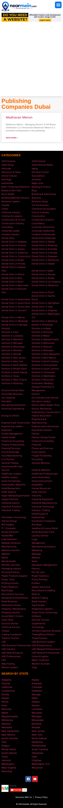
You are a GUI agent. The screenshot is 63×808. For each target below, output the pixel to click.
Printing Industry (10, 583)
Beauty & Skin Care (11, 190)
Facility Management (12, 433)
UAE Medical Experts (12, 652)
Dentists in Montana (11, 350)
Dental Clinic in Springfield (45, 303)
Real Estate (7, 590)
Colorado (37, 687)
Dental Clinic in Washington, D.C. (46, 315)
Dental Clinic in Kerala (43, 278)
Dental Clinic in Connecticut (15, 256)
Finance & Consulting (43, 441)
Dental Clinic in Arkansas (44, 245)
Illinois (4, 701)
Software (36, 616)
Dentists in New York (12, 361)
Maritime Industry (10, 550)
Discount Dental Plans (12, 390)
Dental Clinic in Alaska (43, 241)
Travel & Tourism (10, 638)
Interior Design (9, 521)
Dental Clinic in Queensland (15, 299)
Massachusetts (9, 716)
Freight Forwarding (41, 455)
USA (3, 660)
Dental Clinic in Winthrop (44, 321)
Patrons (36, 568)
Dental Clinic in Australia (44, 249)
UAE (3, 641)
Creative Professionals (43, 234)
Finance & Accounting (12, 441)
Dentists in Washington (44, 376)
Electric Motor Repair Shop (45, 405)
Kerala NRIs (7, 535)
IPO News (37, 524)
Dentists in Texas (10, 376)
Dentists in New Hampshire (46, 354)
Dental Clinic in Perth (43, 292)
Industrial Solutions (11, 506)
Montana (36, 723)
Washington (7, 763)
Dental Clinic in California (14, 252)
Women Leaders (9, 667)
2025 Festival (8, 161)
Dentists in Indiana (41, 328)
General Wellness (41, 463)
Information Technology (13, 517)
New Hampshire (10, 731)
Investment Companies (44, 521)
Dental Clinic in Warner (13, 317)
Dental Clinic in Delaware (45, 256)
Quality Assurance (41, 586)
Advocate (6, 168)
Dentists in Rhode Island (14, 368)
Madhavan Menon (19, 117)
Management (38, 542)
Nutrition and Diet (10, 564)
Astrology (6, 179)
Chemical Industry (10, 212)
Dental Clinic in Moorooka (14, 285)
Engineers (6, 430)
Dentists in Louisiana (12, 335)
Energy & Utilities (10, 415)
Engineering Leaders (12, 426)
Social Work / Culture (12, 616)
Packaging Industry (11, 568)
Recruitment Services (12, 594)
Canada (5, 205)
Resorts (36, 594)
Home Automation (41, 477)
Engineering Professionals (45, 426)
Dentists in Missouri (42, 346)
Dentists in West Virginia (14, 379)
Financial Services (10, 448)
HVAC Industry (39, 492)
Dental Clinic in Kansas (43, 274)
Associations (38, 175)
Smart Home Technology (44, 612)
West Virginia (8, 767)
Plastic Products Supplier (14, 575)
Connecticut (8, 690)
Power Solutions (40, 575)
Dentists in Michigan (12, 343)
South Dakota (9, 752)
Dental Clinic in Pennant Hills (13, 290)
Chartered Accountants (44, 208)
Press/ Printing (39, 579)
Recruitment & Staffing (43, 590)
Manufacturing (8, 546)
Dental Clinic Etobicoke (44, 238)
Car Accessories (40, 205)
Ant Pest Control (40, 172)
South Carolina (40, 749)
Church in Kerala (40, 212)
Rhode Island (8, 749)
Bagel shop (37, 183)
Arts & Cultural (9, 175)
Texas (4, 756)
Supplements (38, 623)
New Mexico (8, 734)
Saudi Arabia (38, 605)
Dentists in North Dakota (14, 365)
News (35, 561)
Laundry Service (40, 535)
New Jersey (38, 731)
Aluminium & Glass (11, 172)
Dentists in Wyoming (12, 383)
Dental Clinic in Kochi (12, 281)
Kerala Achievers (10, 532)
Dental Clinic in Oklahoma (45, 285)
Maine (4, 712)
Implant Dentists (9, 499)
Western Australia (41, 663)
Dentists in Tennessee (43, 372)
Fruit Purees (7, 459)
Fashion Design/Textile (44, 437)
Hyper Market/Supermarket (15, 495)
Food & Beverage (10, 452)
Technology (38, 627)
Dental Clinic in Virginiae (44, 310)
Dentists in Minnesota (43, 343)
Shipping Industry (10, 612)
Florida (5, 694)
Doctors (36, 394)
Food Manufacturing (11, 455)
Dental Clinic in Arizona (13, 245)
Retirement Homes (11, 605)
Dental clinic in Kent (11, 278)
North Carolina (9, 738)
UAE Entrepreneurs (42, 645)
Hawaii (5, 698)
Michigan (37, 716)
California (6, 687)
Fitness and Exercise (42, 448)
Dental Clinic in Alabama (14, 241)
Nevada (36, 727)
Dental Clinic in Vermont (14, 310)
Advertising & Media (42, 164)
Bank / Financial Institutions (15, 186)
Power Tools (8, 579)
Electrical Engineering (12, 408)
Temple (5, 630)
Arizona (5, 683)
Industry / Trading (41, 510)
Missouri (6, 723)
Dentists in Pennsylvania (44, 365)
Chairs (4, 208)
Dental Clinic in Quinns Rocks (43, 297)
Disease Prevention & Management (43, 388)
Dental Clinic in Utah (42, 306)
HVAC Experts (8, 492)
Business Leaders (10, 201)
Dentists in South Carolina (45, 368)
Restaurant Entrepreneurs (14, 597)
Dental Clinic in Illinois (12, 274)
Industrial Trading (10, 510)
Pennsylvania (39, 745)
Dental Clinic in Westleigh (14, 321)
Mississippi (38, 720)
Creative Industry (10, 234)
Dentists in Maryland (12, 339)
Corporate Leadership (43, 230)
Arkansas (37, 683)
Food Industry (39, 452)
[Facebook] (28, 779)
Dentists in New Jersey (13, 357)
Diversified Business (12, 394)
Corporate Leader (10, 230)
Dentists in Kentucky (42, 332)
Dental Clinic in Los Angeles (46, 281)
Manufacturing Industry (44, 546)
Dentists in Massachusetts (45, 339)
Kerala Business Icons (43, 532)
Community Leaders (11, 216)
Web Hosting (8, 663)
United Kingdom (40, 656)
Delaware (37, 690)
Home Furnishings (10, 481)
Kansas (35, 705)
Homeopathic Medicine (13, 484)
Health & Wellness (41, 470)
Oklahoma (37, 741)
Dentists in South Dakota (14, 372)
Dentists (5, 328)
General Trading (9, 463)
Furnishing (37, 459)
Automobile (7, 183)
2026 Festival (38, 161)
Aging (35, 168)
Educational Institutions (13, 405)
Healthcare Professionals (45, 473)
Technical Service (10, 627)
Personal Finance (10, 572)
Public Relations (9, 586)
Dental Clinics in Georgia (14, 324)
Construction (38, 216)
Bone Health (7, 194)
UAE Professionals (11, 656)
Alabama (6, 679)
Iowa (4, 705)
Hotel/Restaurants (10, 488)
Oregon (5, 745)
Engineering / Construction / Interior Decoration (46, 414)
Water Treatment (40, 660)
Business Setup (40, 201)
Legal (34, 539)
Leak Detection (9, 539)
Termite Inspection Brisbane (46, 630)
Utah (34, 756)
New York (37, 734)
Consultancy (38, 223)
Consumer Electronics (43, 227)
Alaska (35, 679)
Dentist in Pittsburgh (42, 324)
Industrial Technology (43, 506)
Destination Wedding (42, 383)
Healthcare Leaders (11, 473)
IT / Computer (8, 528)
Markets (5, 553)
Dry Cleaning (8, 397)
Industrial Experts (10, 503)
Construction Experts (43, 219)
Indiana (36, 701)
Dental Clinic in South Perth (15, 303)
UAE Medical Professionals (45, 652)
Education (6, 401)
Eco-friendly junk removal (45, 397)
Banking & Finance (41, 186)
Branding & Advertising (44, 194)
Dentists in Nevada (11, 354)
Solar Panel (7, 619)
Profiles (36, 583)
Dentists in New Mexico (44, 357)
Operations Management (44, 564)
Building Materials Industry (15, 197)
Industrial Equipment (42, 499)
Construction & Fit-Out (13, 219)
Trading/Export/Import (43, 634)
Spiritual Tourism (40, 619)
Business (36, 197)
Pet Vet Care (38, 572)
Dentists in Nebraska (42, 350)
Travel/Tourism (39, 638)
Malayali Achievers (11, 542)
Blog (34, 190)
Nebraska (6, 727)
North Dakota (39, 738)
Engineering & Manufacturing (39, 421)
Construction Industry (12, 223)
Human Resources (41, 488)
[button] (58, 5)
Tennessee (37, 752)
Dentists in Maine (41, 335)
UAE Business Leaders (43, 641)
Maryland (37, 712)
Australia (36, 179)
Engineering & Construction (15, 422)
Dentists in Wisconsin (43, 379)
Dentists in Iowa (9, 332)
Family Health (8, 437)
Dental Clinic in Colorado (44, 252)
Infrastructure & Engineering (40, 515)
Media (4, 557)
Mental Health (8, 561)
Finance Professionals (12, 444)
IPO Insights (7, 524)
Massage (36, 553)
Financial (36, 444)
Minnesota (7, 720)
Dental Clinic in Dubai (12, 260)
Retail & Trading (40, 597)
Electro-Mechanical (42, 408)
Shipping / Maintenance (13, 608)
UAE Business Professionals (16, 645)
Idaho (35, 698)
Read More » (12, 138)
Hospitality (37, 484)
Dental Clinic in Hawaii (43, 263)
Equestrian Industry (42, 430)
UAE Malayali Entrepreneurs (46, 649)
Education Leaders (41, 401)
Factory (35, 433)
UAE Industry (8, 649)
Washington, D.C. (41, 763)
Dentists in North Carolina (45, 361)
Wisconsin (37, 767)
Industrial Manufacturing (44, 503)
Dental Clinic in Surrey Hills (15, 306)
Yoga (34, 667)
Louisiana (37, 709)
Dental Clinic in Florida (13, 263)
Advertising (7, 164)
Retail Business (9, 601)
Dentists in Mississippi (13, 346)
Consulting (7, 227)
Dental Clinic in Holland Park (13, 269)
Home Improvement (42, 481)
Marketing (37, 550)
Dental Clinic (8, 238)
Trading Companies (11, 634)
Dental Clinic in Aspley (13, 249)
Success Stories (9, 623)
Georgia (36, 694)
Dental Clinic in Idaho (43, 270)
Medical (36, 557)
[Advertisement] (31, 63)
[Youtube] (35, 779)
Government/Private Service (11, 468)
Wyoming (6, 771)
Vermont (6, 760)
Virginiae (36, 760)
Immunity (36, 495)
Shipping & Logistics (42, 608)
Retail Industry (39, 601)
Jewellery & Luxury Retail (45, 528)
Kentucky (6, 709)
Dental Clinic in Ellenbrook (45, 260)
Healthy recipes (9, 477)
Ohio (4, 741)
